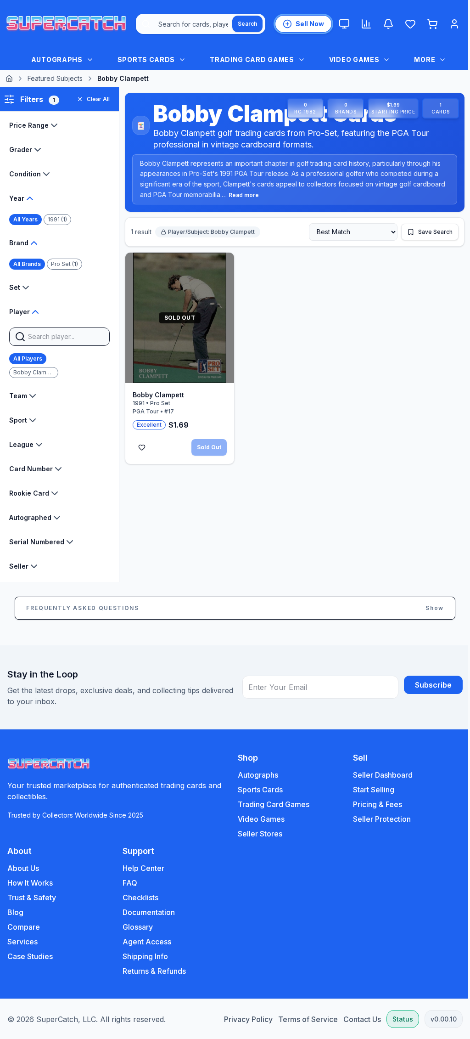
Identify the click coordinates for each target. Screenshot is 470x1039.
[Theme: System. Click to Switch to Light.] (344, 24)
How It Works (30, 882)
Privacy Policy (241, 1019)
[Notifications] (388, 24)
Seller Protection (377, 819)
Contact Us (355, 1019)
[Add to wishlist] (142, 444)
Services (22, 941)
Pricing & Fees (372, 804)
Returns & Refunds (152, 971)
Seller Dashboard (378, 774)
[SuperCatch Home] (66, 24)
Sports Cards (257, 789)
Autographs (255, 774)
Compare (23, 927)
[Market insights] (366, 24)
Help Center (141, 868)
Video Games (258, 819)
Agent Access (145, 941)
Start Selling (368, 789)
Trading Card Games (270, 804)
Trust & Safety (31, 897)
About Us (23, 868)
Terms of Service (301, 1019)
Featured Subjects (55, 78)
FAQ (128, 882)
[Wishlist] (410, 24)
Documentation (147, 912)
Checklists (139, 897)
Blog (15, 912)
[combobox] (200, 24)
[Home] (9, 78)
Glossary (136, 927)
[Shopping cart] (432, 24)
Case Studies (30, 956)
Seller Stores (257, 833)
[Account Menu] (454, 24)
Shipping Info (143, 956)
